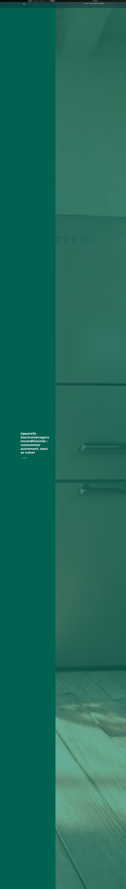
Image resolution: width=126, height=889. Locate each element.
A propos (86, 3)
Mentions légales (93, 3)
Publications (101, 3)
